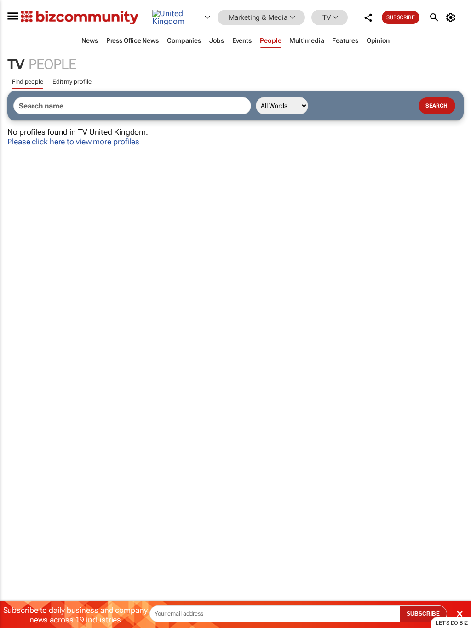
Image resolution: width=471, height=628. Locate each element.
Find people (27, 81)
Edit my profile (72, 81)
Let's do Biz (452, 623)
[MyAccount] (452, 17)
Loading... (17, 429)
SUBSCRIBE (423, 614)
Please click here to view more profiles (73, 141)
